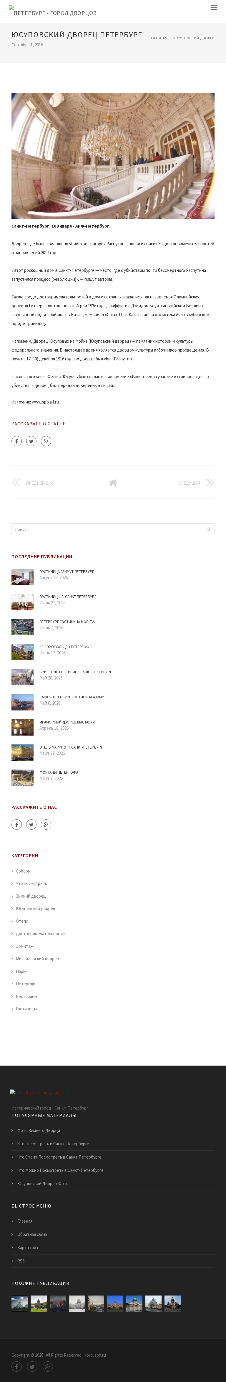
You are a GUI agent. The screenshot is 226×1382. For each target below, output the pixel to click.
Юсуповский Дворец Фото (43, 1183)
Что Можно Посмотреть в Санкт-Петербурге (60, 1170)
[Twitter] (31, 441)
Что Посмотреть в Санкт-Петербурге (53, 1143)
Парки (22, 971)
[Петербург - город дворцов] (53, 11)
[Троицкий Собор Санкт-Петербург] (153, 1304)
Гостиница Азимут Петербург (66, 571)
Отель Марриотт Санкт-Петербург (71, 747)
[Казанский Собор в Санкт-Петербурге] (115, 1304)
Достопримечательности (40, 933)
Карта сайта (29, 1247)
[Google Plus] (46, 441)
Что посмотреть (31, 883)
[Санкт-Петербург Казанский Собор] (134, 1304)
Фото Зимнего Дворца (38, 1130)
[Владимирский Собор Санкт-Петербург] (96, 1304)
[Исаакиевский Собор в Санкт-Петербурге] (172, 1304)
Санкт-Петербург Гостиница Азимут (72, 697)
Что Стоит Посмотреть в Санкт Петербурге (59, 1157)
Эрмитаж (25, 946)
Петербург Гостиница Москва (67, 621)
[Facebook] (16, 441)
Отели (22, 921)
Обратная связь (32, 1234)
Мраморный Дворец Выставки (67, 722)
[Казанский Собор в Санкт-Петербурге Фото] (39, 1304)
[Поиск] (208, 529)
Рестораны (26, 996)
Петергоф (25, 983)
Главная (159, 38)
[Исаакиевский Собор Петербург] (77, 1304)
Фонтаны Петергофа (58, 772)
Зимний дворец (31, 896)
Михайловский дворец (37, 958)
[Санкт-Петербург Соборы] (58, 1304)
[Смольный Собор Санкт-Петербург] (19, 1304)
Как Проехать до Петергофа (65, 646)
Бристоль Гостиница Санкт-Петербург (75, 671)
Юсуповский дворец (194, 38)
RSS (21, 1261)
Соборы (23, 871)
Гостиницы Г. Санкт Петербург (67, 596)
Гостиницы (26, 1009)
